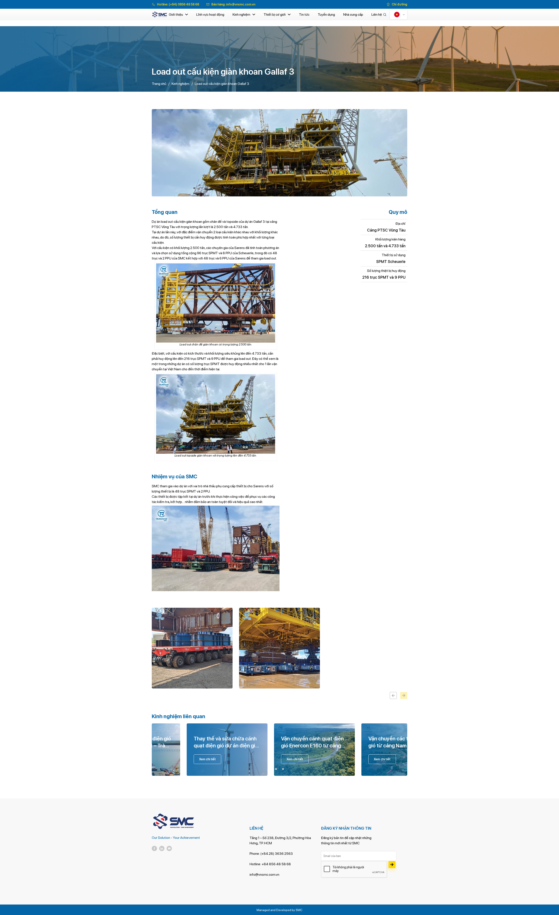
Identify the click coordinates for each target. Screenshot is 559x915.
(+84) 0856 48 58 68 (184, 4)
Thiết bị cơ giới (275, 14)
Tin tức (304, 14)
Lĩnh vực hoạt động (210, 14)
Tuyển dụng (326, 14)
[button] (276, 769)
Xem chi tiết (227, 759)
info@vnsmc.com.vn (240, 4)
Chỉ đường (399, 4)
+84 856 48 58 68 (276, 864)
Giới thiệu (176, 14)
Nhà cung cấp (353, 14)
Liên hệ (376, 14)
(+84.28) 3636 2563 (276, 853)
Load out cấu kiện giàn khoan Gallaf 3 (222, 84)
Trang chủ (159, 84)
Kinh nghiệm (241, 14)
